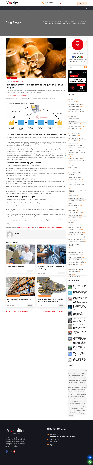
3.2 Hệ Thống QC (73, 140)
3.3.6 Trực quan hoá (74, 182)
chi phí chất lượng (76, 371)
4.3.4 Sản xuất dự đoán (75, 254)
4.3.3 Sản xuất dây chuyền (76, 252)
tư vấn (80, 412)
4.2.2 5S (71, 222)
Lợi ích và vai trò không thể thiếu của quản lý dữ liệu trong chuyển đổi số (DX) (80, 292)
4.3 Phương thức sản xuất (76, 241)
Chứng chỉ (83, 373)
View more (30, 270)
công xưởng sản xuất (74, 380)
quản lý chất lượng (77, 401)
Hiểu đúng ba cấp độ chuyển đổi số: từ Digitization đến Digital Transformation (78, 313)
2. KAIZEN (71, 22)
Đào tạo (71, 415)
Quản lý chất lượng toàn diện (77, 402)
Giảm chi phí (82, 382)
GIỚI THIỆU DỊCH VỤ (74, 271)
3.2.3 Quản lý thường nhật (76, 147)
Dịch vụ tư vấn (28, 8)
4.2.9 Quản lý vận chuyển (76, 239)
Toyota (81, 408)
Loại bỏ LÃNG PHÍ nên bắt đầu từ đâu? (17, 95)
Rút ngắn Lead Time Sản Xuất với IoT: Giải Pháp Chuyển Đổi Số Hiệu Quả (79, 354)
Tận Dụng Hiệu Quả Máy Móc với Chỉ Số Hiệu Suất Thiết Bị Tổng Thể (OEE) (79, 359)
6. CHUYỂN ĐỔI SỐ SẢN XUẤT (76, 259)
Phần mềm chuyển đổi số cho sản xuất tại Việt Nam (77, 395)
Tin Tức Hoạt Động (49, 8)
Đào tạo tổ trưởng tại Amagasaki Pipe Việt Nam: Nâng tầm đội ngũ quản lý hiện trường (79, 326)
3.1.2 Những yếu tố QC (75, 133)
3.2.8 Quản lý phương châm (76, 165)
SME (70, 406)
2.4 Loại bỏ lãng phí (80, 22)
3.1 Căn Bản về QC (73, 128)
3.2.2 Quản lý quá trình (75, 145)
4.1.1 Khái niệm (72, 210)
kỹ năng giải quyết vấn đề (77, 386)
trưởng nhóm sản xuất (79, 410)
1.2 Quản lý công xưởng (75, 104)
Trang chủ (46, 22)
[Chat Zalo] (90, 457)
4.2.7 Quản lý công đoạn (76, 234)
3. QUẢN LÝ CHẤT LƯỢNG (75, 126)
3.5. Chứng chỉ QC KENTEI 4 (76, 200)
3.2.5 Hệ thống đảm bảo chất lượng (77, 153)
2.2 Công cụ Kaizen (74, 118)
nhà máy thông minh (79, 391)
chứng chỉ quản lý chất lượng (76, 375)
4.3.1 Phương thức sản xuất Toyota (76, 245)
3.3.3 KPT (71, 174)
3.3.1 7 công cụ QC (74, 170)
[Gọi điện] (90, 462)
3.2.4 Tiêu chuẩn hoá (74, 150)
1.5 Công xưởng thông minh (76, 111)
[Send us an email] (78, 57)
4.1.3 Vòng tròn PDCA (75, 215)
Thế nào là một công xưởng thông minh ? (53, 311)
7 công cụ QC (75, 370)
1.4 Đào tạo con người (75, 109)
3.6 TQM (71, 203)
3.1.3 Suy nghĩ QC (73, 135)
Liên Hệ (77, 8)
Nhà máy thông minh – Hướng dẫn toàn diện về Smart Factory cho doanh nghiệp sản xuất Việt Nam (79, 307)
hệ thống (71, 384)
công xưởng (83, 378)
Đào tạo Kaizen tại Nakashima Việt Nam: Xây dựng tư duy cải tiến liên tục (80, 348)
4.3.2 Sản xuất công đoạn (76, 250)
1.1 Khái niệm (72, 101)
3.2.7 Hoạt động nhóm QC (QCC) (77, 160)
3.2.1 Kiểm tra (72, 143)
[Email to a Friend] (9, 224)
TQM (70, 410)
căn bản (84, 380)
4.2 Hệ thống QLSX (74, 217)
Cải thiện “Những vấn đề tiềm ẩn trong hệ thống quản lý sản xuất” (79, 320)
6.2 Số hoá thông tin (75, 264)
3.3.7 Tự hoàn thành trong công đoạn (78, 185)
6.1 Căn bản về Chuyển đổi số (77, 262)
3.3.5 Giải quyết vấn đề (75, 179)
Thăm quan (75, 408)
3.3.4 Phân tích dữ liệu (75, 177)
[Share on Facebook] (7, 224)
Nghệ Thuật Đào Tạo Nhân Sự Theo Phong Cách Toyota (77, 389)
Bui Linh (22, 81)
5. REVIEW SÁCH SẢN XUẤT (75, 257)
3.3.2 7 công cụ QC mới (75, 172)
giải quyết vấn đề (73, 382)
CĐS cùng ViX (18, 8)
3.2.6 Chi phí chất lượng (75, 158)
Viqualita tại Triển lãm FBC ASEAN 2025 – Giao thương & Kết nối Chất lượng (80, 333)
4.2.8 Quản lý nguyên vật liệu (77, 237)
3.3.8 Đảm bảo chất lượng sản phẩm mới (77, 191)
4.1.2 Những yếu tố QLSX (75, 212)
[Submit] (85, 67)
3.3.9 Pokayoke (73, 195)
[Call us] (80, 57)
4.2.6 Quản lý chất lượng (76, 232)
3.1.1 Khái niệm (72, 131)
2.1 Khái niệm (72, 116)
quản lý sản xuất (80, 405)
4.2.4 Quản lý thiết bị (75, 227)
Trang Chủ (8, 8)
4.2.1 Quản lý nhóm (74, 220)
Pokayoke (78, 399)
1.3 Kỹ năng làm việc (74, 106)
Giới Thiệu (39, 8)
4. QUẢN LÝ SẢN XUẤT (74, 205)
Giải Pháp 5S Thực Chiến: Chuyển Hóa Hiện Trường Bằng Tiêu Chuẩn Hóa (79, 287)
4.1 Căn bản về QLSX (74, 208)
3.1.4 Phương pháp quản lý (76, 138)
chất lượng (76, 373)
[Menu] (86, 8)
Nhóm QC (71, 392)
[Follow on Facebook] (73, 57)
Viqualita (71, 413)
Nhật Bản (59, 227)
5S (69, 370)
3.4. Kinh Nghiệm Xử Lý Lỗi (76, 198)
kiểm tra (81, 385)
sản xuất (75, 406)
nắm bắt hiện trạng (52, 227)
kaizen (75, 385)
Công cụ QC (75, 378)
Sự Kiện (71, 274)
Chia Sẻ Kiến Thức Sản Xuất (65, 8)
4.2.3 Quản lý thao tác (75, 224)
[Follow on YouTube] (82, 57)
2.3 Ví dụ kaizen (73, 121)
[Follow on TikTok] (75, 57)
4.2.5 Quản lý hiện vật (75, 229)
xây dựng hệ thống (80, 413)
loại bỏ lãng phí (43, 227)
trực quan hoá (72, 412)
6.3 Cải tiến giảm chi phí (75, 267)
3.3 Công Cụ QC (73, 167)
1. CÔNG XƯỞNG (73, 99)
